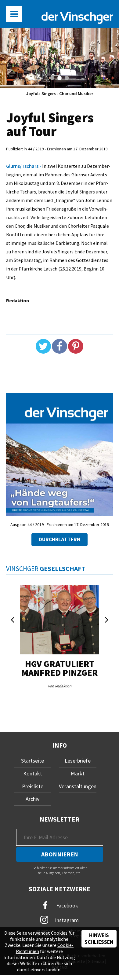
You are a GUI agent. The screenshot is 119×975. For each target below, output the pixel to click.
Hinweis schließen (99, 938)
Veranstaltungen (77, 786)
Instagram (66, 920)
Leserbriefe (78, 760)
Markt (78, 773)
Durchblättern (59, 539)
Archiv (32, 798)
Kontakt (32, 773)
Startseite (32, 760)
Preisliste (32, 786)
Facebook (66, 905)
